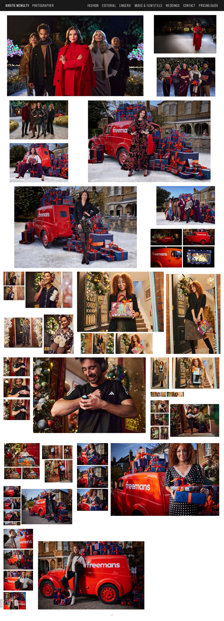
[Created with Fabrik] (1, 603)
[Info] (112, 615)
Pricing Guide (208, 5)
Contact (189, 5)
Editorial (109, 5)
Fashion (93, 5)
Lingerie (125, 5)
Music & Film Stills (148, 5)
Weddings (173, 5)
